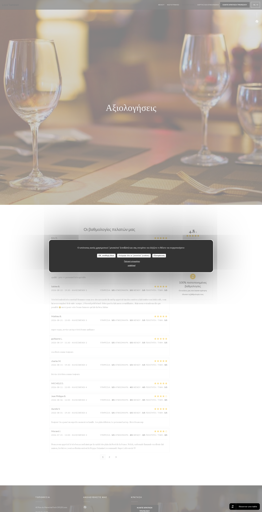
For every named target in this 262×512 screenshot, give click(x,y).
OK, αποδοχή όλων (106, 255)
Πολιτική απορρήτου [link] (132, 261)
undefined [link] (131, 265)
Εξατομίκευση (159, 255)
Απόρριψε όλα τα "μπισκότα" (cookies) (134, 255)
